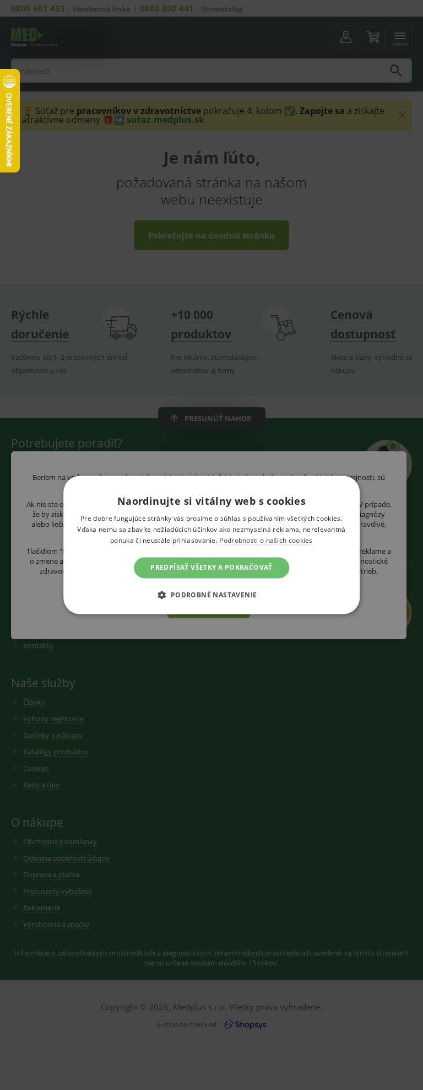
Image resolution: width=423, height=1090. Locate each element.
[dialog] (211, 545)
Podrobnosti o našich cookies (265, 540)
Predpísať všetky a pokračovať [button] (211, 567)
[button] (211, 595)
